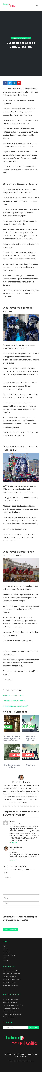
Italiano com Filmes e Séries (11, 979)
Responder (13, 842)
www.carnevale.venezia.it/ (14, 695)
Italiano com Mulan (9, 1011)
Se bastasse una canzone (11, 1008)
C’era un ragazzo (8, 1017)
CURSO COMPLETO (9, 955)
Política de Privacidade (26, 1061)
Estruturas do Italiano (9, 976)
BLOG (4, 958)
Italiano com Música (9, 982)
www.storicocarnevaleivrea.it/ (15, 706)
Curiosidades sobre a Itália (21, 38)
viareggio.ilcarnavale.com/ (14, 701)
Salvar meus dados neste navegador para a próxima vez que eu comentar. (20, 918)
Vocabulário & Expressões (11, 985)
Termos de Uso (13, 1061)
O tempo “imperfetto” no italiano (13, 1005)
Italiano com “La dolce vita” (11, 999)
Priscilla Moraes (21, 782)
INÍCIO (5, 946)
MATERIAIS (6, 952)
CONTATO (6, 961)
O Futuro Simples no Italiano (12, 1014)
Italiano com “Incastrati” (10, 1002)
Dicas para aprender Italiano (12, 974)
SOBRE (5, 949)
